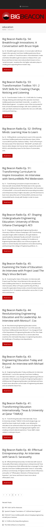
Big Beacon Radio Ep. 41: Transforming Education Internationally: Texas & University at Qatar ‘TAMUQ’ (22, 408)
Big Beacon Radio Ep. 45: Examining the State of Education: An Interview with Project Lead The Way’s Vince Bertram (23, 269)
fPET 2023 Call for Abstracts (13, 507)
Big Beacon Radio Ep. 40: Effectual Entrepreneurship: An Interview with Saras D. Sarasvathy (22, 453)
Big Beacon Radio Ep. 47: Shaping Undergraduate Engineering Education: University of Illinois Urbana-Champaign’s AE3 (22, 220)
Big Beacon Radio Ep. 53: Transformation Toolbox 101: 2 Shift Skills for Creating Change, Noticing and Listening (21, 87)
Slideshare (25, 6)
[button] (42, 16)
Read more (7, 70)
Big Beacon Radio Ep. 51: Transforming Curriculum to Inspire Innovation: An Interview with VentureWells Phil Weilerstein (22, 173)
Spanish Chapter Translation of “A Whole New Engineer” (23, 511)
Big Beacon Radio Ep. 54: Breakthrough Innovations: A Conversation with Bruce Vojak (20, 42)
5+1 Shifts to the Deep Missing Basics (17, 521)
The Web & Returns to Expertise (15, 525)
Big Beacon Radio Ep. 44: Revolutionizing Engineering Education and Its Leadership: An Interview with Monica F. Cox (21, 315)
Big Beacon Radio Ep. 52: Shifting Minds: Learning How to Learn (21, 130)
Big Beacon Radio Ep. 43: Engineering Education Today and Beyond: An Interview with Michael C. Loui (22, 362)
